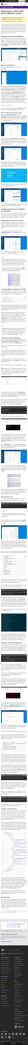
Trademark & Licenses (6, 971)
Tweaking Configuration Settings (13, 289)
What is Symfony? (5, 957)
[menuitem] (7, 959)
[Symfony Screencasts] (9, 1037)
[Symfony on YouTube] (24, 1034)
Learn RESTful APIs (5, 1005)
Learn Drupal (4, 1003)
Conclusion (5, 897)
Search (14, 1043)
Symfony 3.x (4, 19)
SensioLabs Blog (18, 1005)
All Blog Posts (17, 982)
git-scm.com (14, 513)
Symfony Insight (18, 1002)
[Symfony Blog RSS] (13, 1037)
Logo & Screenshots (5, 969)
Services (16, 1009)
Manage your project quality (20, 1015)
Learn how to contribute (6, 941)
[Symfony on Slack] (6, 1034)
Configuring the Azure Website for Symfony (13, 210)
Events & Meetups (18, 963)
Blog (15, 980)
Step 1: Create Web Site (8, 65)
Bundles (3, 984)
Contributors (17, 967)
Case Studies (17, 986)
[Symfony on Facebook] (20, 1034)
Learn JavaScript (4, 1001)
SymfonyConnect (18, 961)
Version (25, 1043)
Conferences (17, 992)
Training (3, 988)
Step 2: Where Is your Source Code (11, 113)
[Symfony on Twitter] (9, 1034)
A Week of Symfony (18, 984)
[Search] (26, 1)
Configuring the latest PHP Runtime (12, 220)
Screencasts (3, 995)
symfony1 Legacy (4, 973)
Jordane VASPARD (14, 923)
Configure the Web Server (9, 809)
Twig (15, 1004)
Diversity (16, 994)
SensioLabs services (18, 1011)
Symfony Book (4, 980)
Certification (3, 992)
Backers (16, 971)
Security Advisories (18, 1000)
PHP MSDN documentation (12, 334)
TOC (3, 1043)
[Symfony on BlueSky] (2, 1037)
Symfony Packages (5, 963)
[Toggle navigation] (25, 4)
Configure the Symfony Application (11, 643)
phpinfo (18, 342)
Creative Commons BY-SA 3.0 (7, 912)
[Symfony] (12, 4)
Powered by (17, 1023)
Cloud (15, 988)
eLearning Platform (5, 990)
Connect (22, 1)
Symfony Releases (5, 965)
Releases (16, 998)
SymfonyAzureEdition (13, 887)
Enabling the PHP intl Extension (10, 338)
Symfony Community (18, 959)
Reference (3, 982)
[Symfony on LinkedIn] (17, 1034)
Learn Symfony (4, 976)
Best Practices (4, 986)
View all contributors (5, 930)
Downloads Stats (18, 975)
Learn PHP (3, 999)
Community (17, 957)
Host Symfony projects (19, 1020)
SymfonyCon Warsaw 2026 (7, 7)
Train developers (18, 1013)
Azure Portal (10, 41)
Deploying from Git (6, 328)
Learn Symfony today (11, 1)
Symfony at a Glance (5, 961)
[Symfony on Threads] (6, 1037)
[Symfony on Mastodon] (13, 1034)
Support (16, 977)
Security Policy (4, 967)
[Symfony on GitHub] (2, 1034)
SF (2, 1)
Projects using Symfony (19, 965)
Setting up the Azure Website (12, 36)
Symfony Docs (4, 978)
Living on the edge (18, 996)
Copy (25, 503)
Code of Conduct (18, 973)
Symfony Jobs (17, 969)
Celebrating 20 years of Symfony (12, 949)
